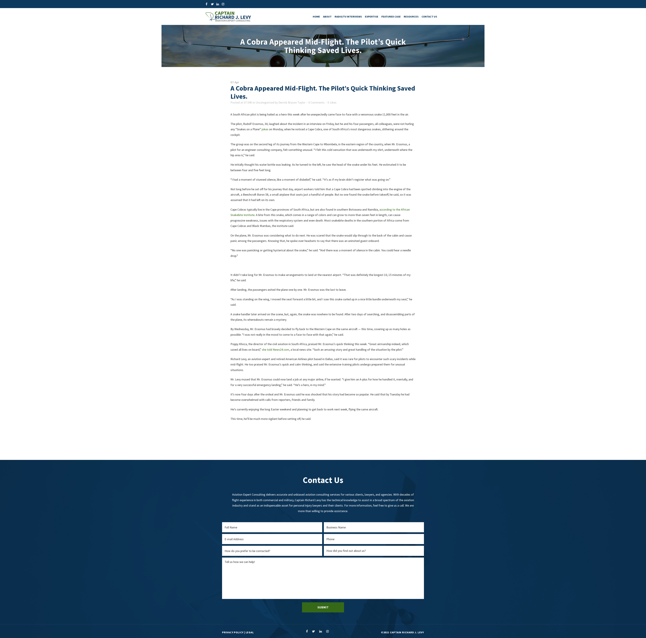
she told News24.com (275, 349)
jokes (265, 129)
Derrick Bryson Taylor (291, 102)
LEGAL (250, 632)
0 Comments (316, 102)
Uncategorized (265, 102)
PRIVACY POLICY (232, 632)
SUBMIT (323, 607)
